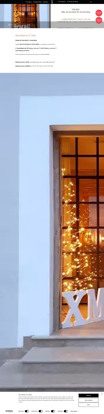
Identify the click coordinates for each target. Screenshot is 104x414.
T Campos (28, 2)
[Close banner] (101, 393)
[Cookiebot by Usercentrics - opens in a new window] (9, 411)
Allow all (88, 395)
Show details (73, 411)
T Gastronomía (37, 2)
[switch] (41, 411)
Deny (88, 404)
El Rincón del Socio (72, 1)
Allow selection (88, 400)
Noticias (45, 2)
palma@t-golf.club (49, 62)
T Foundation (62, 1)
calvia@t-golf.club (35, 62)
